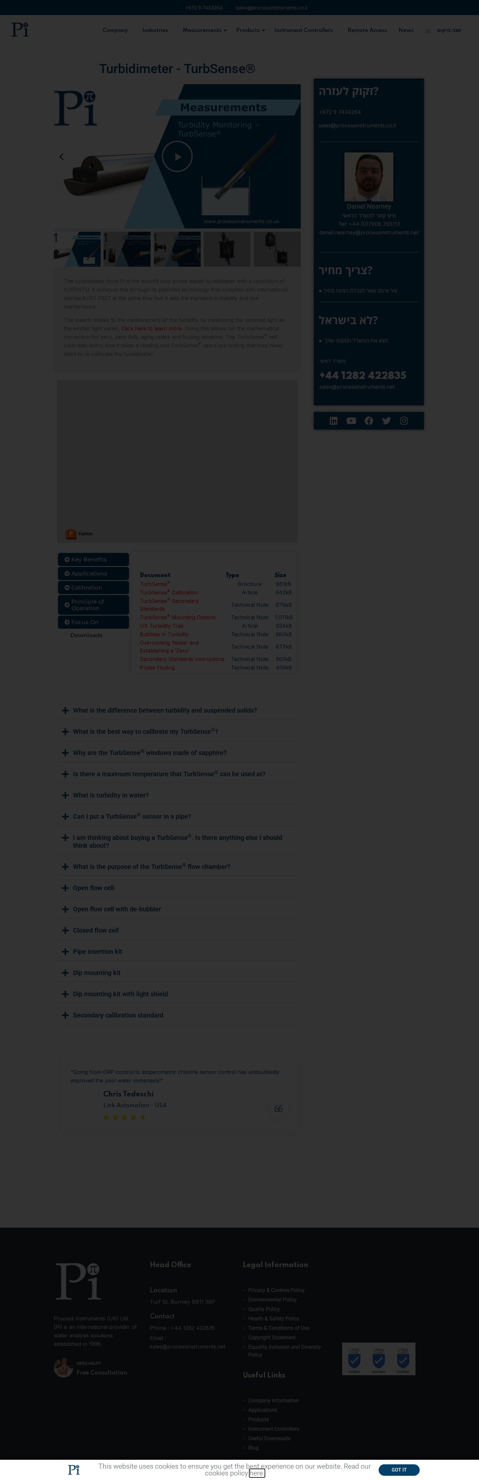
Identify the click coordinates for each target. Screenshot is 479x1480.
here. (257, 1473)
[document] (239, 740)
